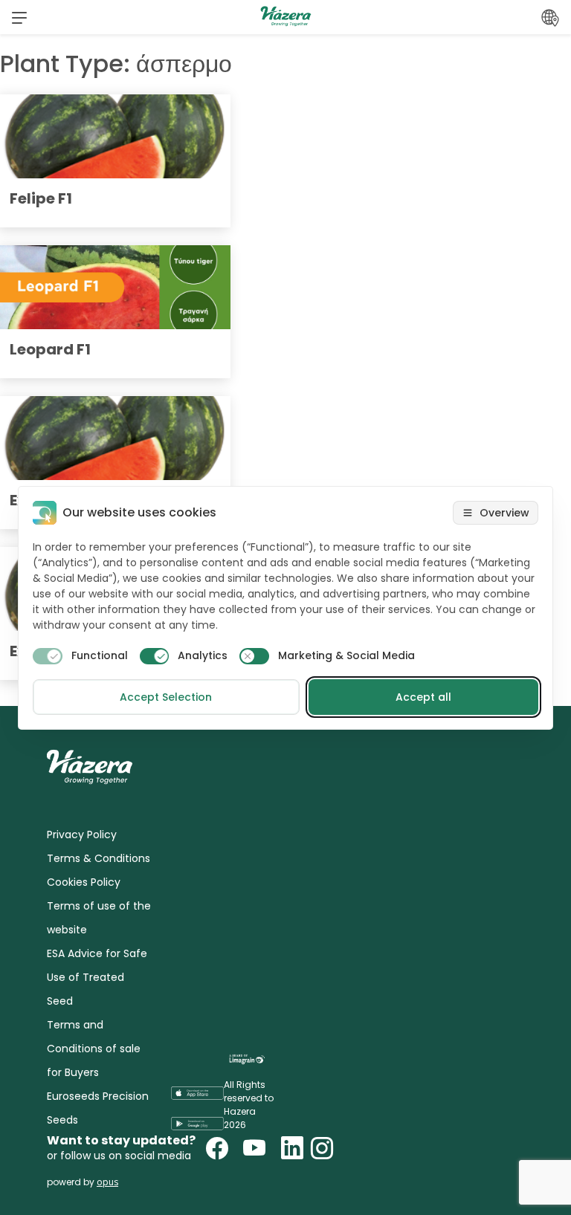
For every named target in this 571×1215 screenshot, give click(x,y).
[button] (19, 17)
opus (107, 1182)
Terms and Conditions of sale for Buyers (94, 1048)
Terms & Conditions (98, 858)
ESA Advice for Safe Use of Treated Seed (97, 977)
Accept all (423, 697)
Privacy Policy (82, 834)
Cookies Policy (83, 882)
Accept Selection (166, 697)
